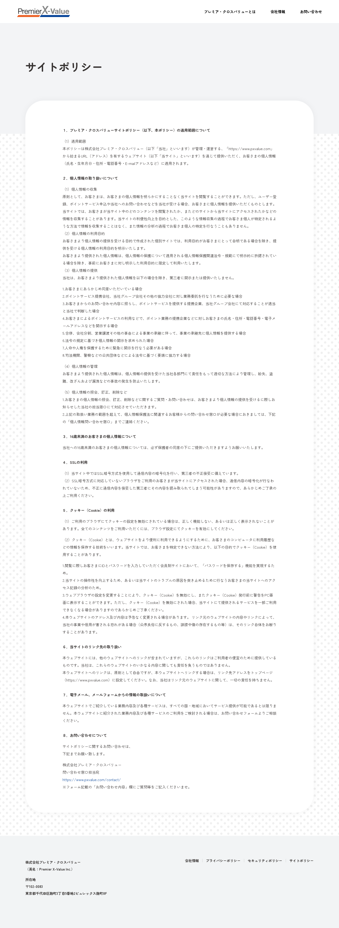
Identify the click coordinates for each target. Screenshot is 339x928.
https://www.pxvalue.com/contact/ (91, 779)
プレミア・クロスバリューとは (230, 11)
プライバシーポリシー (223, 860)
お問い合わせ (311, 11)
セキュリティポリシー (265, 860)
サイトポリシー (301, 860)
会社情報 (278, 11)
